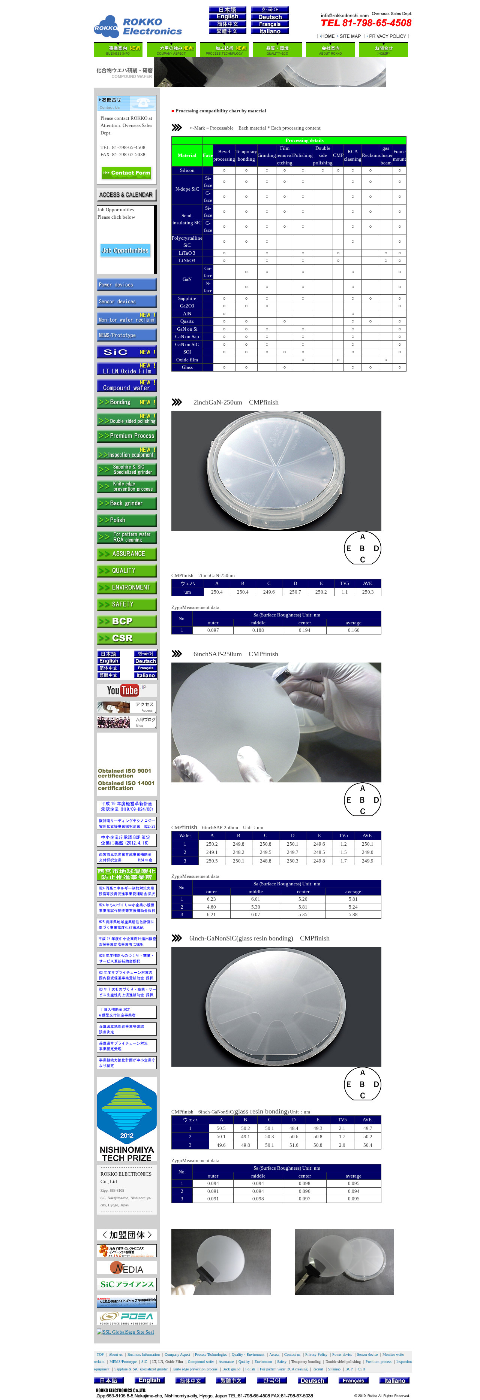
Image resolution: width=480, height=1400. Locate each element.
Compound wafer (201, 1362)
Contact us (292, 1354)
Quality (244, 1362)
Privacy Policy (316, 1354)
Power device (342, 1354)
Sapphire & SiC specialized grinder (141, 1369)
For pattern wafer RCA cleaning (284, 1369)
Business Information (144, 1354)
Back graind (231, 1369)
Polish (250, 1369)
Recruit (317, 1369)
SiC (144, 1362)
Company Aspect (177, 1354)
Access (274, 1354)
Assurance (226, 1362)
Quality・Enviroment (248, 1354)
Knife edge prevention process (195, 1369)
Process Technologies (211, 1354)
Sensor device (367, 1354)
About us (116, 1354)
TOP (100, 1354)
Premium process (379, 1362)
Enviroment (263, 1362)
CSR (361, 1369)
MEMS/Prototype (123, 1362)
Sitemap (334, 1369)
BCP (349, 1369)
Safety (281, 1362)
